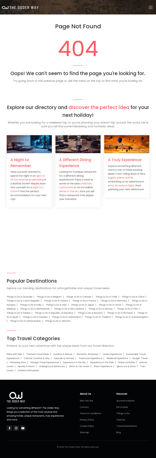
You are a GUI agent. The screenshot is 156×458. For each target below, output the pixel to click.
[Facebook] (9, 428)
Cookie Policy (87, 426)
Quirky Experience (112, 354)
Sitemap (84, 432)
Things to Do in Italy (56, 304)
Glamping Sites (18, 362)
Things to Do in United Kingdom (131, 317)
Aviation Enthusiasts (28, 370)
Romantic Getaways (87, 354)
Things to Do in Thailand (98, 317)
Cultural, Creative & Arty (37, 358)
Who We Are (86, 401)
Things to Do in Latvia (110, 304)
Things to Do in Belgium (49, 296)
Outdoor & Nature (62, 354)
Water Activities (126, 362)
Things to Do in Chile (106, 296)
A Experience (125, 159)
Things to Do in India (30, 304)
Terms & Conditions (90, 413)
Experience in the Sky (74, 362)
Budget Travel (140, 358)
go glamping (36, 179)
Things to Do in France (84, 300)
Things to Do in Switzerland (66, 317)
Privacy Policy (87, 420)
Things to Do (123, 413)
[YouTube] (23, 428)
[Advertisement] (78, 244)
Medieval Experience (117, 358)
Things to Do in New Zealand (69, 308)
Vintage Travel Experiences (44, 362)
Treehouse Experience (90, 358)
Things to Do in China (133, 296)
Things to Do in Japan (82, 304)
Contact (84, 407)
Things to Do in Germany (114, 300)
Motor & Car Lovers (79, 366)
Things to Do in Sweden (35, 317)
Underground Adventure (52, 366)
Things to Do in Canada (78, 296)
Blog (118, 432)
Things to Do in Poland (18, 312)
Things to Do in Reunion (90, 312)
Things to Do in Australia (19, 296)
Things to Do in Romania (120, 312)
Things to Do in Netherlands (35, 308)
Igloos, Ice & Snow (126, 366)
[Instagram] (16, 428)
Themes (120, 420)
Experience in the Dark (102, 362)
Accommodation (125, 401)
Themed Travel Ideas (37, 354)
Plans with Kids (14, 354)
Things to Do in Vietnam (58, 320)
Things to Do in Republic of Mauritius (54, 312)
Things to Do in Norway (100, 308)
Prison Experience (103, 366)
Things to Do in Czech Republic (23, 300)
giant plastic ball (120, 177)
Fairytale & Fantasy (64, 358)
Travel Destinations (126, 426)
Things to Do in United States (25, 320)
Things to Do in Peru (127, 308)
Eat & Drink (122, 407)
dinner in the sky (69, 191)
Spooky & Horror (26, 366)
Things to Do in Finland (56, 300)
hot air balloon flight (122, 185)
